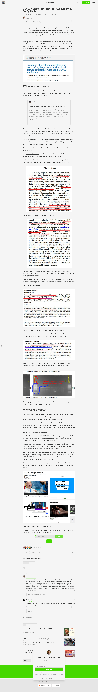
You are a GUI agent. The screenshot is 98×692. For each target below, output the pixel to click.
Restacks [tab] (32, 563)
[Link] (21, 86)
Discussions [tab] (34, 625)
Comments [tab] (26, 563)
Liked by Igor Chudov (32, 577)
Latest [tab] (28, 625)
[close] (63, 651)
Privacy (48, 681)
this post (38, 440)
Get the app (56, 685)
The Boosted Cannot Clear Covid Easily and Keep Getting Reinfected (39, 642)
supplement (30, 285)
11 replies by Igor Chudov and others (36, 594)
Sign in (93, 2)
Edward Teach (29, 599)
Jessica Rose (29, 576)
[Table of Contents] (2, 346)
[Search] (77, 2)
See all (26, 660)
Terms (52, 681)
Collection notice (58, 681)
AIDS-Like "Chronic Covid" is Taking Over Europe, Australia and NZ (40, 640)
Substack (42, 689)
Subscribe (86, 2)
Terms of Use (56, 672)
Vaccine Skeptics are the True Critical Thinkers (39, 629)
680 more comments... (28, 617)
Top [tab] (24, 625)
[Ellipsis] (74, 576)
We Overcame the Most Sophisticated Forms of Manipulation (38, 631)
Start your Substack (45, 685)
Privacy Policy (60, 674)
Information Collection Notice (48, 674)
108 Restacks (40, 547)
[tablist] (29, 562)
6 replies (30, 611)
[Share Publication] (80, 2)
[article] (49, 631)
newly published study (31, 42)
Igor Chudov (29, 17)
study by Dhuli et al (32, 154)
